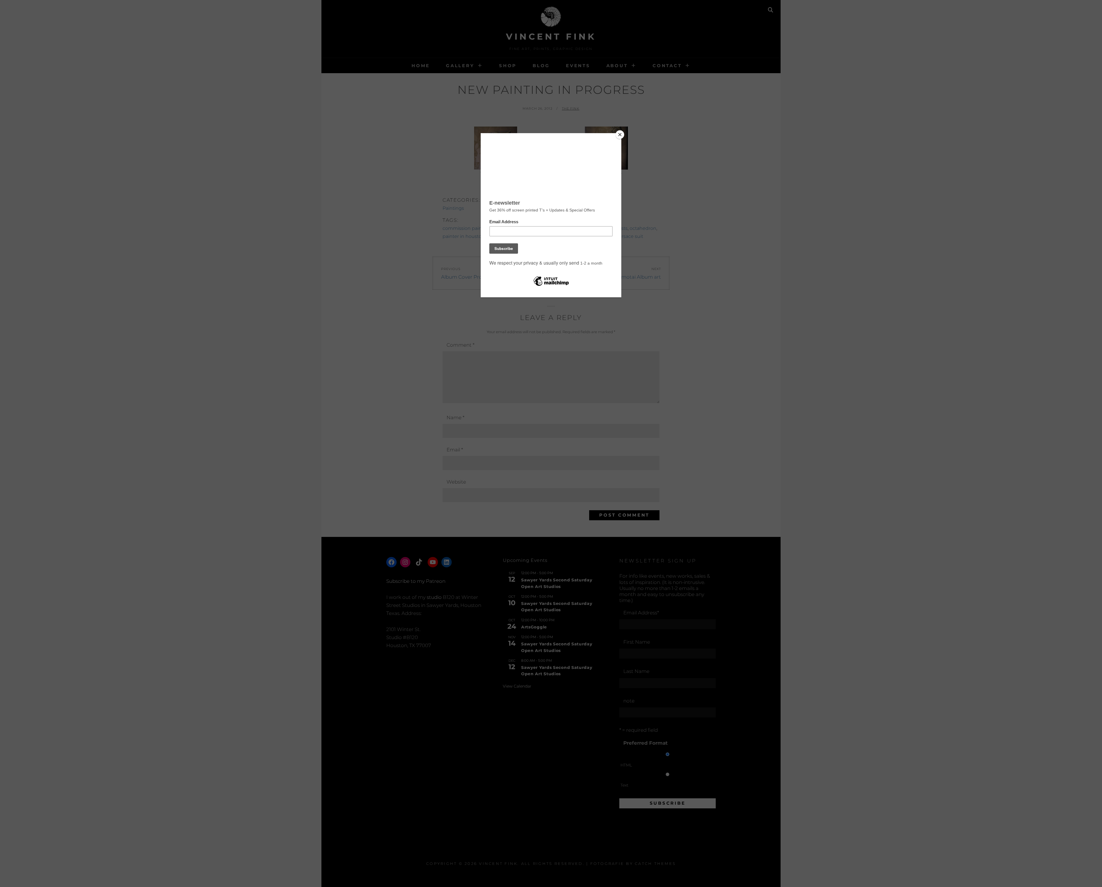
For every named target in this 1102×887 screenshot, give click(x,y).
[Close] (620, 134)
